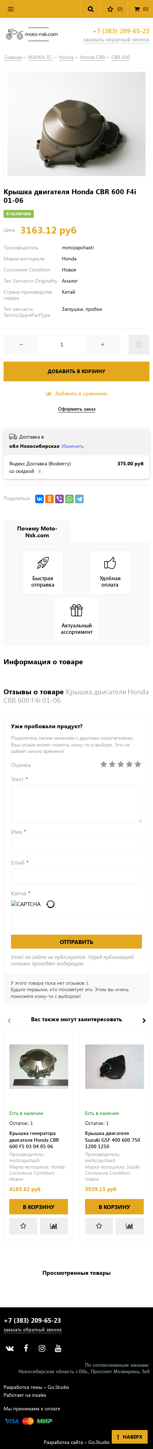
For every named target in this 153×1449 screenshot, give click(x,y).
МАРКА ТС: (40, 57)
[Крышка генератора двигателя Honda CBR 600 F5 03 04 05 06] (38, 1066)
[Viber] (59, 499)
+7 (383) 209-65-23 (120, 31)
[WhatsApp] (69, 499)
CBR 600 (120, 57)
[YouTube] (58, 1348)
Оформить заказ (76, 409)
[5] (137, 764)
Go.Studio (58, 1387)
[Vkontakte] (10, 1348)
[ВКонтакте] (39, 499)
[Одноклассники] (49, 499)
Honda (66, 57)
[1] (103, 764)
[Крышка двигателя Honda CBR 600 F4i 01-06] (76, 124)
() (145, 8)
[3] (120, 764)
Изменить (73, 445)
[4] (129, 764)
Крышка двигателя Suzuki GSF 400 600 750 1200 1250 (112, 1139)
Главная (13, 57)
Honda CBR (92, 57)
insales (39, 1394)
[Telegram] (79, 499)
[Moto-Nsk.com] (32, 35)
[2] (112, 764)
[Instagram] (42, 1348)
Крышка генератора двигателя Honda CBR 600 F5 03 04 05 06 (34, 1139)
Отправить (76, 941)
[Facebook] (26, 1348)
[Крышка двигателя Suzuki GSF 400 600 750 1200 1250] (114, 1066)
